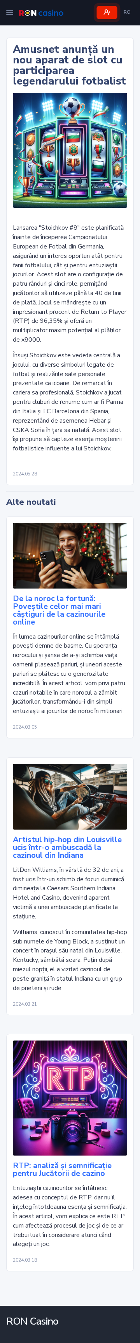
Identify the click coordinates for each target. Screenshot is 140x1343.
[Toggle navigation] (9, 12)
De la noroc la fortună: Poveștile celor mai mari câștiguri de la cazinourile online (59, 610)
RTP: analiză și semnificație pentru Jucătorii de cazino (62, 1169)
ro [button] (127, 12)
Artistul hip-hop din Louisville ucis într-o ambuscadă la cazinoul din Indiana (67, 847)
